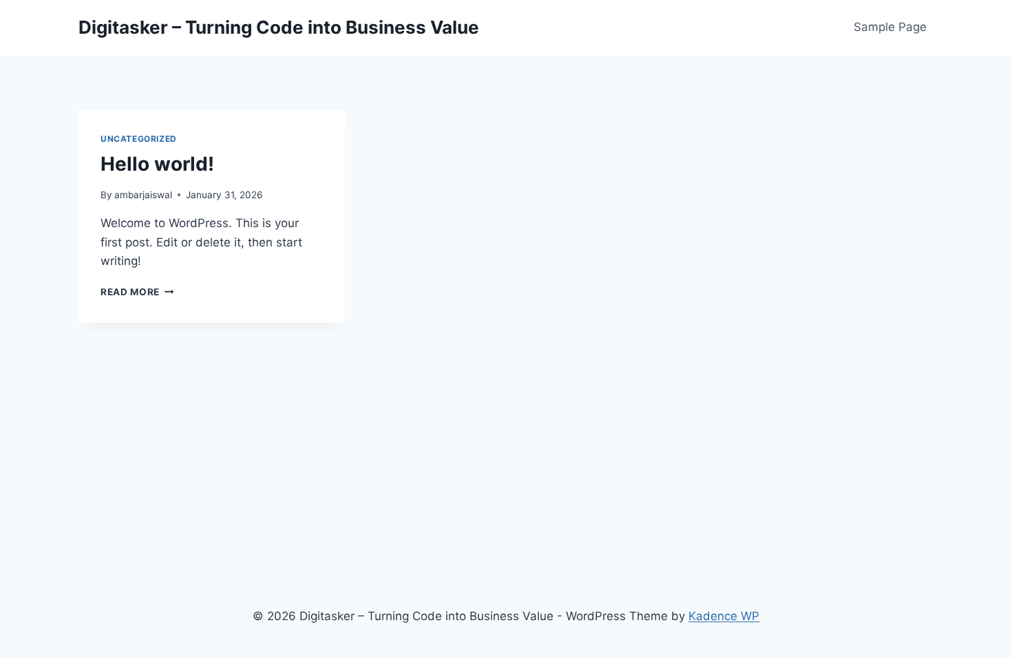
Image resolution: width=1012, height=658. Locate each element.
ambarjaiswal (143, 194)
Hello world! (157, 164)
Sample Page (890, 27)
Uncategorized (139, 139)
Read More (137, 291)
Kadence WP (723, 616)
